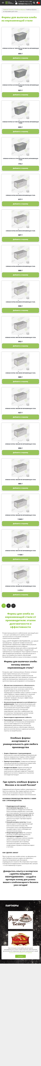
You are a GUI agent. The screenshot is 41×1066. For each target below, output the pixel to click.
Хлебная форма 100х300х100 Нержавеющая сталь (20, 515)
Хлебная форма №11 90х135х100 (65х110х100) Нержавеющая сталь (20, 122)
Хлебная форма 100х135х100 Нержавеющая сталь (20, 337)
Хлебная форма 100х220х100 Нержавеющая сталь (20, 444)
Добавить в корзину (20, 58)
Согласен (20, 956)
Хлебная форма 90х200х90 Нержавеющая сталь (20, 266)
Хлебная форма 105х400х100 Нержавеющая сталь (20, 586)
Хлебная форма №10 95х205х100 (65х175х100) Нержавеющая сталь (20, 85)
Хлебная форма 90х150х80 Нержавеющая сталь (20, 195)
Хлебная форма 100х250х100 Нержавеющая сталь (20, 479)
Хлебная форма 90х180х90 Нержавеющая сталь (20, 231)
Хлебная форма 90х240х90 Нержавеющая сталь (20, 302)
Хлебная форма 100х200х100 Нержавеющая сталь (20, 408)
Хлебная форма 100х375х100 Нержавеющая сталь (20, 550)
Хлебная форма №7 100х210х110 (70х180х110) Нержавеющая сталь (20, 49)
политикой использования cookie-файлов (20, 952)
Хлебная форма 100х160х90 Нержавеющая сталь (20, 373)
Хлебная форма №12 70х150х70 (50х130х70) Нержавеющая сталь (20, 159)
